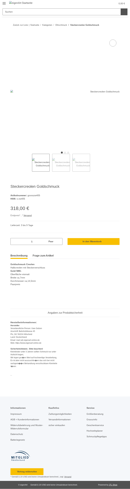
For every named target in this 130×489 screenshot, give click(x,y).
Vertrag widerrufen (27, 471)
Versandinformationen (60, 419)
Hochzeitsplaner (95, 430)
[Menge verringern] (14, 241)
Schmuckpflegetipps (97, 436)
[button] (107, 3)
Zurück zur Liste (20, 25)
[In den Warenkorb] (13, 35)
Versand (27, 215)
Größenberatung (95, 414)
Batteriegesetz (17, 440)
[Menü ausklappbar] (4, 2)
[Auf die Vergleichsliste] (112, 43)
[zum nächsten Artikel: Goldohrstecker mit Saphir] (116, 25)
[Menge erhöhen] (58, 241)
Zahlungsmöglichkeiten (60, 414)
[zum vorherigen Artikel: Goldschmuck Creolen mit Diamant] (109, 25)
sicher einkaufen (57, 425)
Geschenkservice (95, 425)
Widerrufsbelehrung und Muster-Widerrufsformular (26, 427)
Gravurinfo (92, 419)
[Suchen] (124, 11)
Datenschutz (16, 434)
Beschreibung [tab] (19, 255)
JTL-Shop (113, 485)
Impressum (16, 414)
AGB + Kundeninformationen (24, 419)
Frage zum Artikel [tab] (43, 255)
